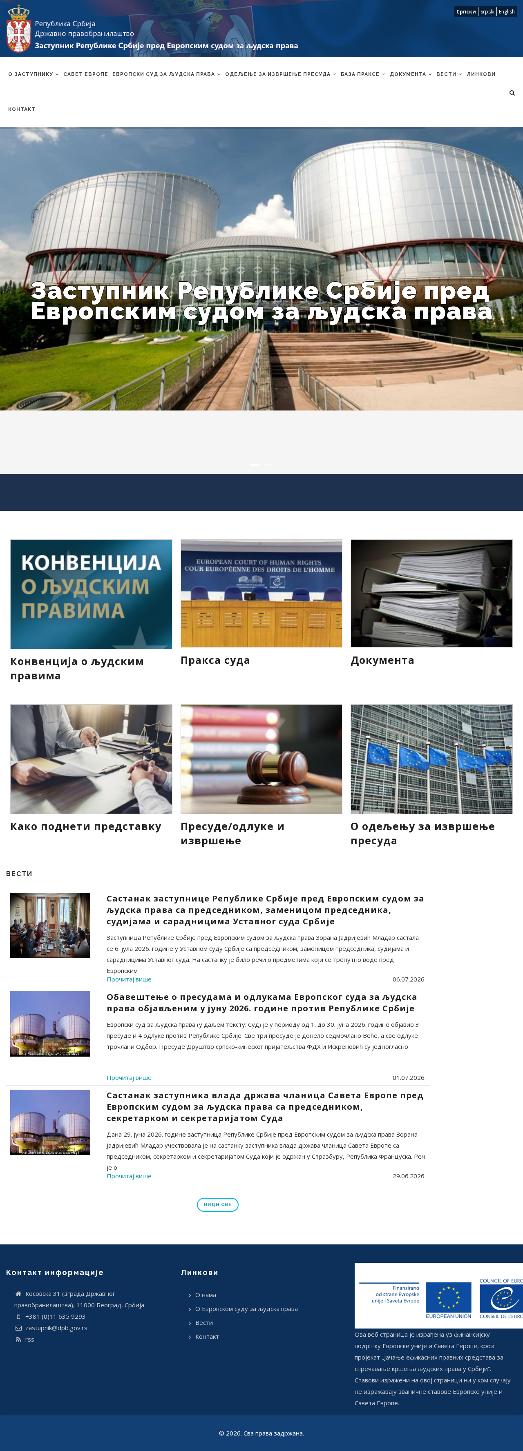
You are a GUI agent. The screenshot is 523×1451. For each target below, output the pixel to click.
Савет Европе (85, 74)
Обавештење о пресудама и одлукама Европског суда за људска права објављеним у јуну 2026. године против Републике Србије (262, 1002)
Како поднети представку (85, 826)
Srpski (487, 11)
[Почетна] (156, 28)
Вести (447, 74)
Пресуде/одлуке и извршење (233, 833)
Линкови (481, 74)
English (507, 11)
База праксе (361, 74)
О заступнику (31, 74)
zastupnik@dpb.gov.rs (55, 1328)
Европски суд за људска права (164, 74)
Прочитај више (129, 979)
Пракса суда (215, 660)
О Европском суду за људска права (246, 1308)
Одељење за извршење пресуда (278, 74)
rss (29, 1339)
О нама (205, 1295)
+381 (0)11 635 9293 (55, 1316)
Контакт (22, 109)
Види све (218, 1204)
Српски (466, 11)
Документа (409, 74)
